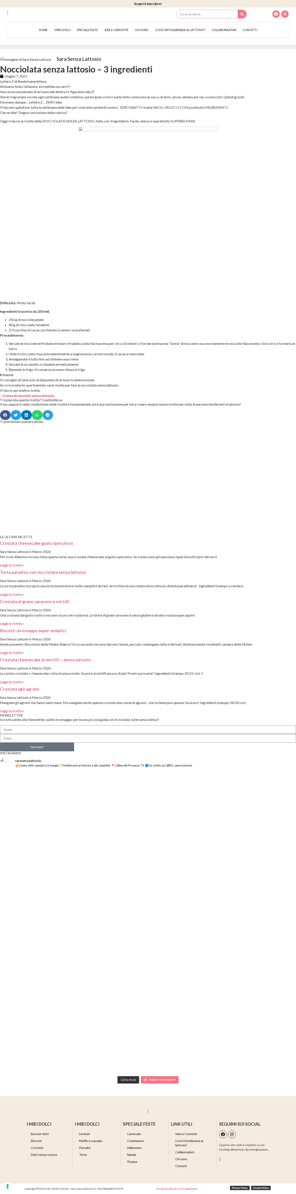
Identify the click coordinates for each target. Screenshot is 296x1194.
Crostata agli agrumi (19, 688)
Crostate (37, 1148)
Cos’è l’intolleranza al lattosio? (180, 30)
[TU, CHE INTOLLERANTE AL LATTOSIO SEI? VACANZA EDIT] (185, 799)
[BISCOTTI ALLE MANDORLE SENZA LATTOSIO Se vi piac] (36, 815)
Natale (131, 1154)
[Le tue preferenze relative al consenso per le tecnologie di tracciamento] (7, 1186)
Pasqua (132, 1161)
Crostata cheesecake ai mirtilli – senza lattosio (45, 659)
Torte (83, 1154)
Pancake (85, 1148)
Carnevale (134, 1134)
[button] (5, 415)
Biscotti (36, 1141)
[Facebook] (276, 14)
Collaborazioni (224, 30)
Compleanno (135, 1141)
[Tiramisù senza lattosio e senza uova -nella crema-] (111, 991)
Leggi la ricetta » (12, 565)
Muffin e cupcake (90, 1141)
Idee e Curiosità (116, 30)
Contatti (250, 30)
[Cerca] (242, 14)
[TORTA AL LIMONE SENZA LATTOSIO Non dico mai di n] (260, 838)
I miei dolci (62, 30)
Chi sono (141, 30)
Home (43, 30)
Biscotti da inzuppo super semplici (33, 630)
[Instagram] (285, 14)
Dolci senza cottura (44, 1154)
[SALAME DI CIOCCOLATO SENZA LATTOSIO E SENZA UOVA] (36, 939)
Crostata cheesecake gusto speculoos (36, 543)
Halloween (134, 1148)
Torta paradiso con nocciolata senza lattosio (43, 572)
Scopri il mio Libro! (148, 4)
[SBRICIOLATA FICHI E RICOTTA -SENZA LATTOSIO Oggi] (111, 841)
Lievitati (84, 1134)
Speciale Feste (87, 30)
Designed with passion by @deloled (176, 1188)
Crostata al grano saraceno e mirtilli (35, 601)
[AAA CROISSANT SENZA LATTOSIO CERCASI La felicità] (260, 955)
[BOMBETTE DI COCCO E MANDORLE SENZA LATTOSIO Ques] (185, 947)
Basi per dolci (40, 1134)
